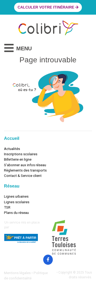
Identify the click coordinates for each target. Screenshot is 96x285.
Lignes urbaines (16, 196)
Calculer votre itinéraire (46, 7)
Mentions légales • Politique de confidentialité (26, 275)
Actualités (12, 148)
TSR (7, 207)
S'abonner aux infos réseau (25, 165)
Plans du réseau (16, 212)
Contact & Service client (23, 175)
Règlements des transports (25, 170)
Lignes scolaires (16, 202)
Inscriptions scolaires (20, 154)
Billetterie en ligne (17, 159)
